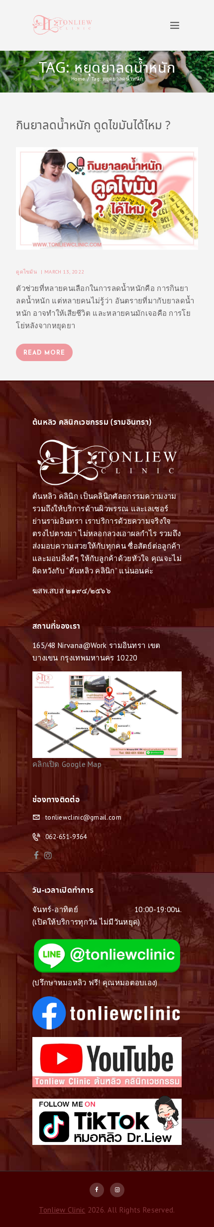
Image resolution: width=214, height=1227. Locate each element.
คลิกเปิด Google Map (67, 764)
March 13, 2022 (64, 271)
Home (78, 78)
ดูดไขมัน (26, 271)
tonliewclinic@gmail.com (83, 817)
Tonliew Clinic (62, 1210)
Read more (44, 353)
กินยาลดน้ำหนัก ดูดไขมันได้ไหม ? (93, 126)
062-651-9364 (66, 837)
